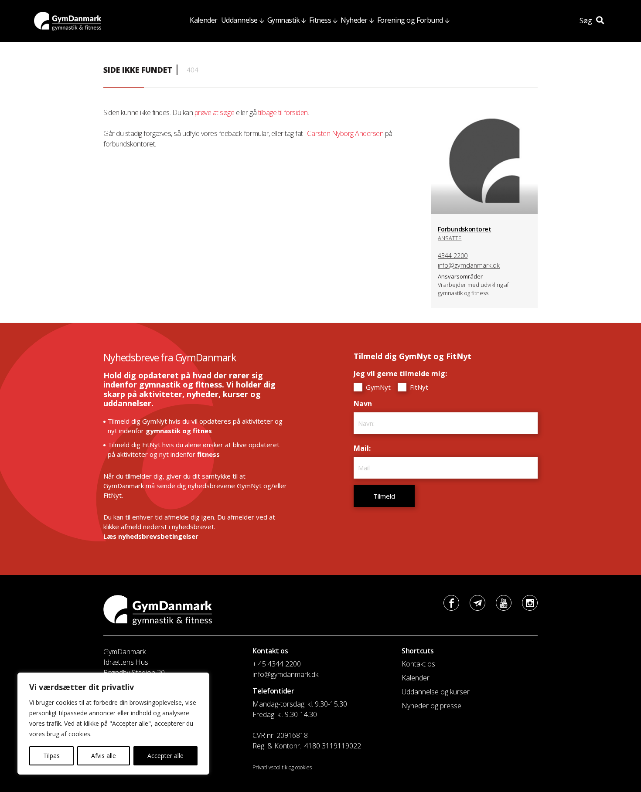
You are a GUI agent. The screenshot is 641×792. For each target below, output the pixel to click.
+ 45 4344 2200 (276, 664)
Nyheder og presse (431, 705)
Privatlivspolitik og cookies (282, 767)
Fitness (320, 20)
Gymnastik (283, 20)
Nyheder (354, 20)
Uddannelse (239, 20)
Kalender (203, 20)
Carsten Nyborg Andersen (345, 133)
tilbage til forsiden (283, 112)
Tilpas (51, 755)
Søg (587, 20)
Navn (365, 403)
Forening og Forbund (410, 20)
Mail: (364, 448)
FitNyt (418, 387)
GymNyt (377, 387)
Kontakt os (418, 664)
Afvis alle (103, 755)
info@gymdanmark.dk (469, 265)
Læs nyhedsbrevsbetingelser (150, 536)
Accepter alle (165, 755)
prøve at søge (214, 112)
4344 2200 (452, 256)
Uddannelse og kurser (436, 692)
